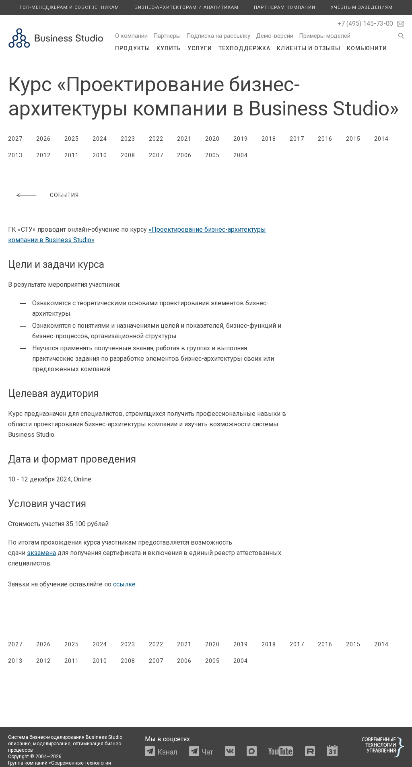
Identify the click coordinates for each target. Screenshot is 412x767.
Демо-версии (274, 35)
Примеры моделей (324, 35)
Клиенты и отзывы (308, 48)
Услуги (199, 48)
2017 (297, 139)
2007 (156, 155)
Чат (207, 752)
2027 (15, 139)
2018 (269, 139)
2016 (325, 139)
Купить (169, 48)
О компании (131, 35)
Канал (167, 752)
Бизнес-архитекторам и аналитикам (186, 7)
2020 (212, 139)
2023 (128, 139)
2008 (128, 155)
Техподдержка (244, 48)
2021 (184, 139)
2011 (71, 155)
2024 (100, 139)
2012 (43, 155)
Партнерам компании (284, 7)
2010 (100, 155)
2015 (353, 139)
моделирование (51, 743)
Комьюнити (367, 48)
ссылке (124, 584)
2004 (240, 155)
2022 (156, 139)
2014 (381, 139)
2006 (184, 155)
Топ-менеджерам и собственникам (69, 7)
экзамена (41, 553)
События (64, 195)
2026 (43, 139)
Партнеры (167, 35)
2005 (212, 155)
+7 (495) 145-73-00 (365, 23)
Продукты (132, 48)
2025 (71, 139)
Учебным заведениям (362, 7)
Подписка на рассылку (218, 35)
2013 (15, 155)
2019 (240, 139)
